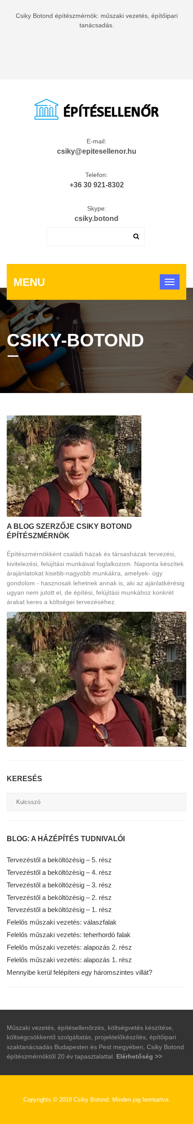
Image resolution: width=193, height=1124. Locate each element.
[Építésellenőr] (96, 108)
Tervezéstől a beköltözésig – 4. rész (59, 872)
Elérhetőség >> (139, 1056)
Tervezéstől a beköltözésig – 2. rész (59, 897)
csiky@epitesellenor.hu (96, 151)
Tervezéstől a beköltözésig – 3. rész (59, 885)
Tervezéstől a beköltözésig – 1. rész (59, 909)
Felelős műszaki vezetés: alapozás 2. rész (69, 947)
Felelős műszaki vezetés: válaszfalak (62, 922)
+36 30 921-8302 (97, 185)
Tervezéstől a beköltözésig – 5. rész (59, 860)
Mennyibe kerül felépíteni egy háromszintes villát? (79, 972)
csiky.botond (96, 218)
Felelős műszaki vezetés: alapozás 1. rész (69, 960)
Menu (29, 282)
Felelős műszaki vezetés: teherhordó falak (69, 934)
